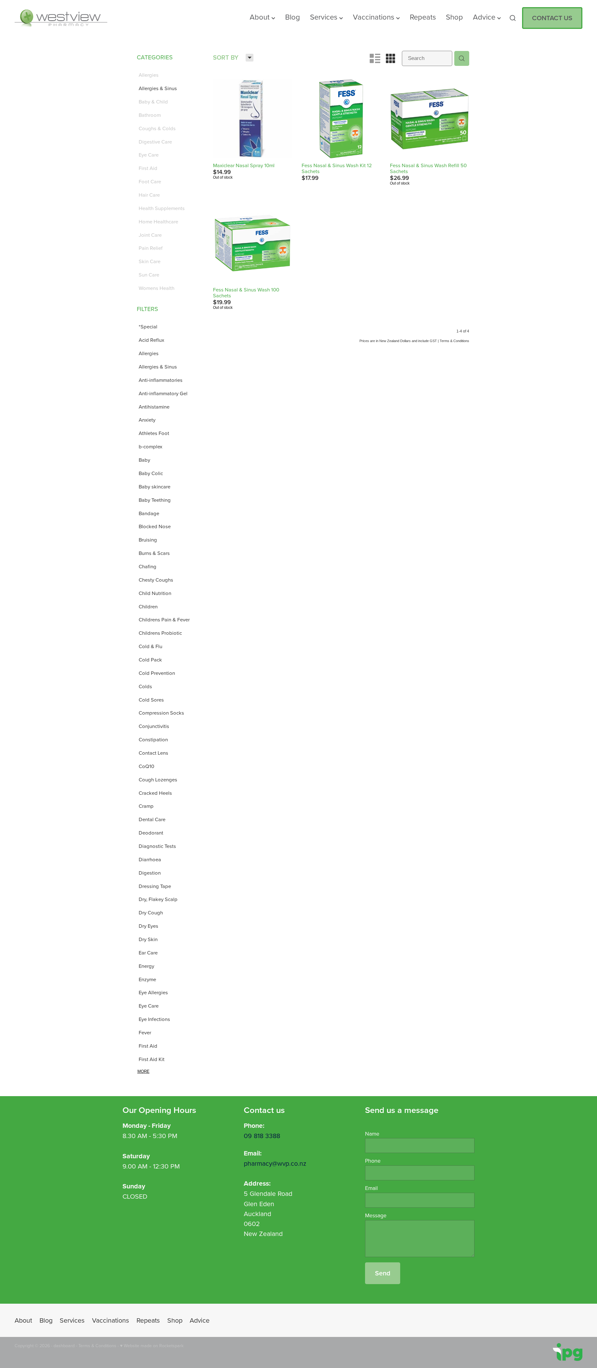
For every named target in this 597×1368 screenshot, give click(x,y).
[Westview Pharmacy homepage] (71, 18)
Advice (485, 16)
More (143, 1071)
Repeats (423, 16)
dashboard (64, 1346)
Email (371, 1188)
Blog (292, 16)
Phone (373, 1161)
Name (372, 1134)
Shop (454, 16)
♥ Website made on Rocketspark (151, 1346)
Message (375, 1215)
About (260, 16)
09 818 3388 (262, 1135)
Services (324, 16)
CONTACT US (552, 18)
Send (382, 1273)
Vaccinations (374, 16)
